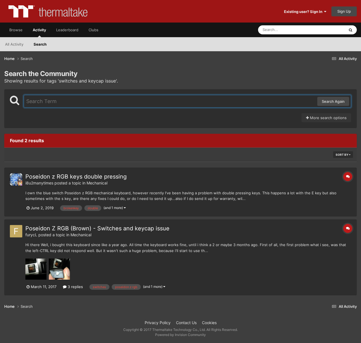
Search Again (333, 101)
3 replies (75, 286)
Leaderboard (67, 30)
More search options (328, 117)
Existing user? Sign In (304, 11)
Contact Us (186, 322)
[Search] (350, 29)
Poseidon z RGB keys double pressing (76, 176)
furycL (31, 234)
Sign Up (344, 11)
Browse (16, 30)
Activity (39, 30)
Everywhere (327, 30)
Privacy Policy (158, 322)
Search (40, 44)
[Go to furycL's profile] (16, 231)
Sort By (342, 154)
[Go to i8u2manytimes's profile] (16, 179)
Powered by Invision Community (180, 335)
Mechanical (97, 183)
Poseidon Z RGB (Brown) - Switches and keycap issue (97, 228)
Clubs (93, 30)
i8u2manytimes (39, 183)
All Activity (14, 44)
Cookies (209, 322)
